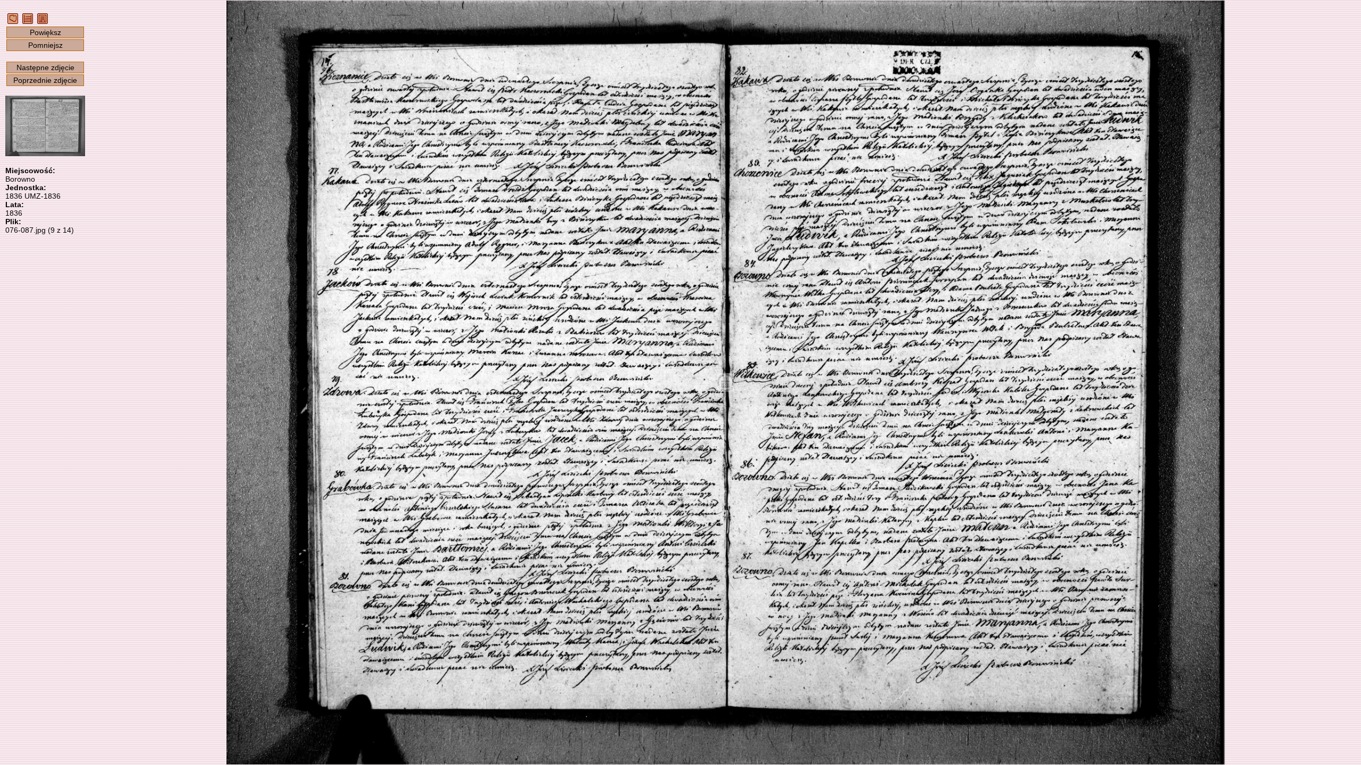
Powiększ (45, 32)
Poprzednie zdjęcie (45, 80)
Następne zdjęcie (45, 67)
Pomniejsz (45, 45)
